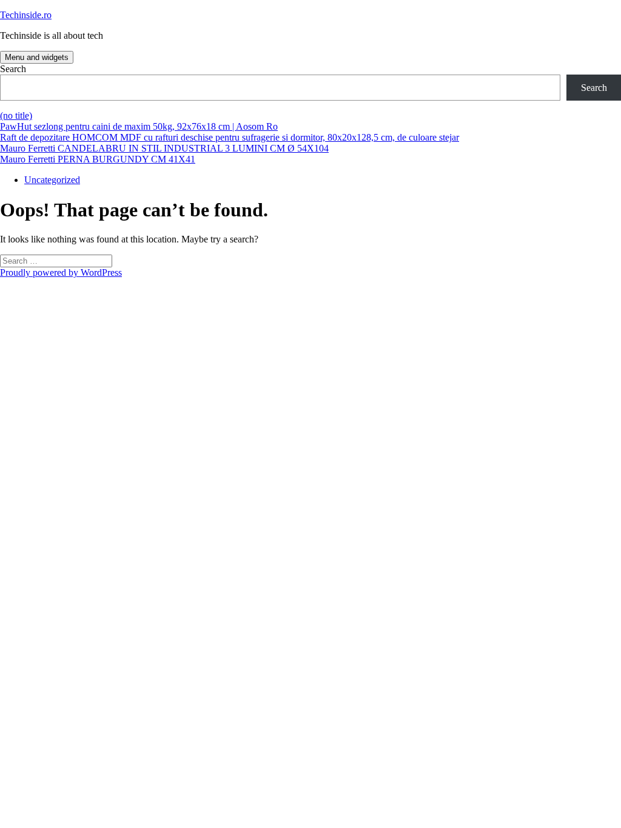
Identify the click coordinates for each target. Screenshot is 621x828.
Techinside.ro (26, 15)
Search (13, 69)
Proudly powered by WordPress (61, 272)
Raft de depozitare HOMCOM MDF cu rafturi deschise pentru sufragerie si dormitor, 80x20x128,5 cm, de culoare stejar (229, 137)
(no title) (16, 115)
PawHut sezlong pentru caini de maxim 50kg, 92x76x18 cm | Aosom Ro (139, 126)
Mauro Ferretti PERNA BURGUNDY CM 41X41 (97, 159)
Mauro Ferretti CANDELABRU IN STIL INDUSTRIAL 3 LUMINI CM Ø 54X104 (164, 148)
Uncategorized (52, 180)
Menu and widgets (37, 57)
